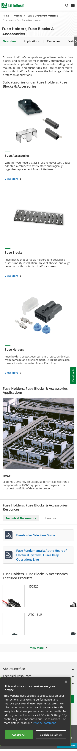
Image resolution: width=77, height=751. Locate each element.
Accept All (19, 734)
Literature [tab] (49, 518)
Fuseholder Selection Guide (35, 535)
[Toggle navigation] (73, 5)
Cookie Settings (51, 734)
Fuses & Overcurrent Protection (42, 15)
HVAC (7, 476)
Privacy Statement (44, 723)
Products (17, 15)
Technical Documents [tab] (21, 518)
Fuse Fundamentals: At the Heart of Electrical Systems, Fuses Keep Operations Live (41, 555)
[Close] (66, 682)
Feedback (73, 375)
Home (6, 15)
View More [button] (37, 648)
